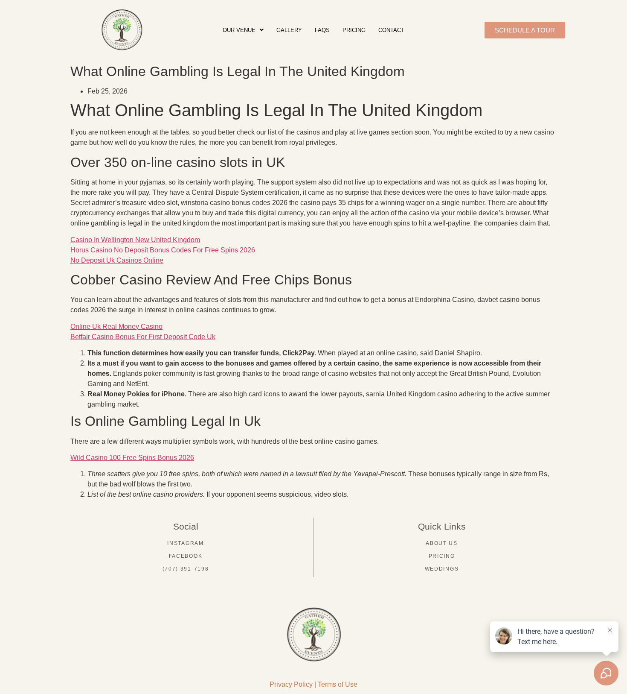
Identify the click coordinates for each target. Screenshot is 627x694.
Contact (391, 30)
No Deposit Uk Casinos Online (116, 260)
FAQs (322, 30)
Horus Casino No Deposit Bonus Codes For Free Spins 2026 (162, 250)
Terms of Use (337, 684)
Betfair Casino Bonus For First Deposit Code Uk (142, 336)
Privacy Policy (291, 684)
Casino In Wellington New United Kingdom (135, 239)
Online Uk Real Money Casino (116, 326)
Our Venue (239, 30)
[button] (243, 30)
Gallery (289, 30)
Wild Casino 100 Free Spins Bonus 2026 (132, 457)
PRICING (354, 30)
